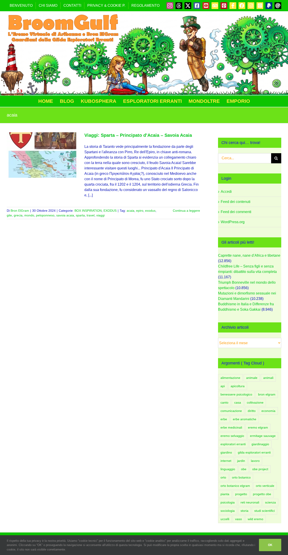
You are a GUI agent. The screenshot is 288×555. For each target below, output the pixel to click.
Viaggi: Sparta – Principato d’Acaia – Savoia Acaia (138, 135)
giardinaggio (260, 444)
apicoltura (238, 386)
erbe (223, 419)
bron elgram (266, 394)
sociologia (227, 510)
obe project (260, 469)
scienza (270, 502)
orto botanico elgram (235, 486)
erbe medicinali (231, 427)
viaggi (100, 215)
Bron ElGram (20, 210)
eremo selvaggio (232, 436)
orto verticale (265, 486)
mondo (29, 215)
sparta (80, 215)
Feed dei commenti (236, 212)
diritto (252, 411)
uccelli (224, 519)
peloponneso (45, 215)
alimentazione (230, 378)
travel (90, 215)
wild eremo (255, 519)
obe (243, 469)
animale (251, 378)
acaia (130, 210)
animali (268, 378)
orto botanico (241, 477)
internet (225, 461)
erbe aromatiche (244, 419)
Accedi (226, 191)
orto (223, 477)
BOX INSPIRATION (88, 210)
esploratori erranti (233, 444)
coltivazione (255, 402)
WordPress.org (233, 222)
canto (224, 402)
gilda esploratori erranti (254, 452)
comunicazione (231, 411)
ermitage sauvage (263, 436)
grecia (18, 215)
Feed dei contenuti (235, 202)
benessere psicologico (236, 394)
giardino (226, 452)
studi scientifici (264, 510)
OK (270, 545)
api (222, 386)
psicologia (227, 502)
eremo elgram (258, 427)
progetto (241, 494)
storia (244, 510)
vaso (238, 519)
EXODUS (110, 210)
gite (9, 215)
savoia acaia (65, 215)
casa (237, 402)
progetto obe (262, 494)
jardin (241, 461)
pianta (224, 494)
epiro (139, 210)
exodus (150, 210)
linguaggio (227, 469)
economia (268, 411)
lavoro (255, 461)
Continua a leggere (186, 210)
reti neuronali (250, 502)
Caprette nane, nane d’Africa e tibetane (249, 255)
